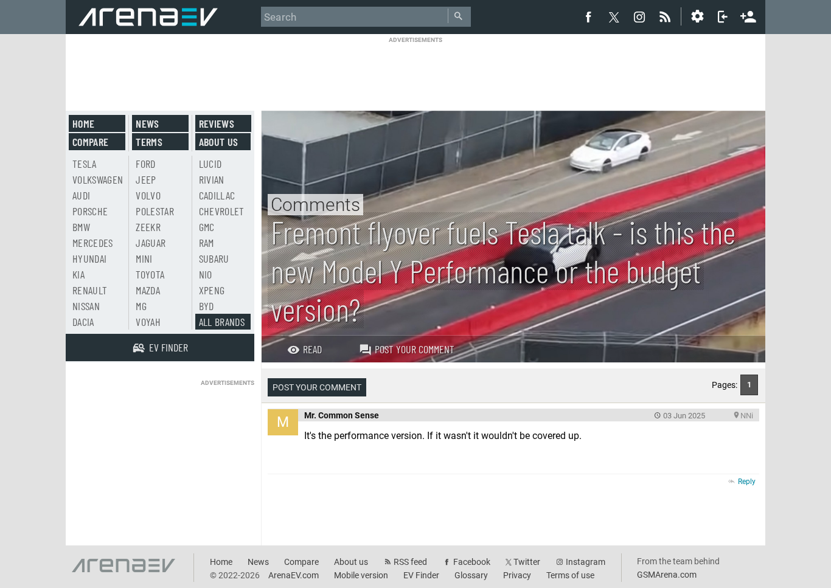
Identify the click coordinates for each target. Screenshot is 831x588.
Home (83, 123)
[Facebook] (588, 16)
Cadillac (217, 195)
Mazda (148, 290)
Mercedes (92, 242)
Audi (81, 195)
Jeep (146, 179)
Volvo (148, 195)
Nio (205, 274)
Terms (149, 141)
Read (312, 349)
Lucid (210, 163)
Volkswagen (97, 179)
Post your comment (414, 349)
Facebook (471, 562)
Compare (90, 141)
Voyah (148, 321)
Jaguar (150, 242)
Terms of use (570, 575)
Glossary (471, 575)
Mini (144, 258)
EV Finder (421, 575)
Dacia (83, 321)
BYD (206, 306)
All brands (222, 321)
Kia (78, 274)
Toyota (150, 274)
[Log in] (722, 16)
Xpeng (212, 290)
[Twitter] (614, 17)
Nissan (86, 306)
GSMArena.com (667, 574)
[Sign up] (748, 15)
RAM (206, 242)
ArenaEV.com (293, 575)
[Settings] (697, 16)
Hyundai (89, 258)
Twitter (526, 562)
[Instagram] (639, 16)
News (147, 123)
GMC (207, 226)
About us (218, 141)
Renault (89, 290)
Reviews (216, 123)
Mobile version (361, 575)
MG (141, 306)
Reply (747, 481)
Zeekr (148, 226)
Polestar (155, 211)
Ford (145, 163)
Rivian (211, 179)
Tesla (84, 163)
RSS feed (410, 562)
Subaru (214, 258)
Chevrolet (222, 211)
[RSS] (666, 16)
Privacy (517, 575)
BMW (81, 226)
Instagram (585, 562)
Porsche (90, 211)
